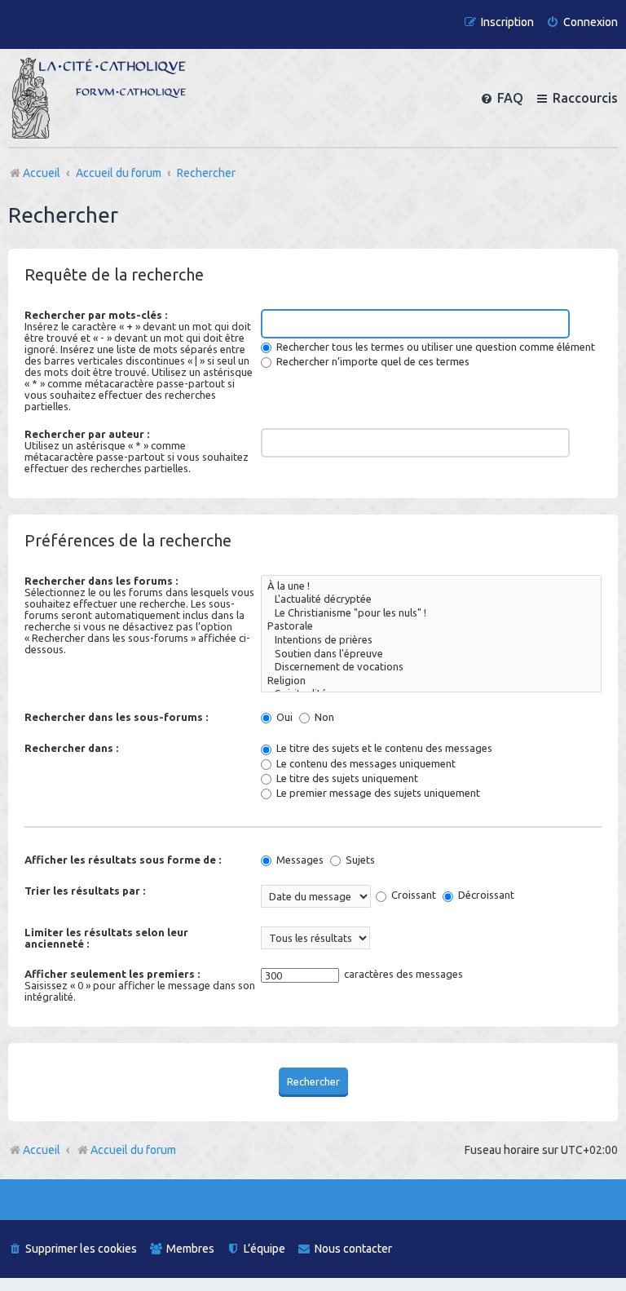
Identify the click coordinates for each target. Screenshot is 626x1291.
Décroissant (485, 894)
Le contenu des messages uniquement (365, 763)
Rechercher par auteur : (86, 434)
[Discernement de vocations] (431, 667)
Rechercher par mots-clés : (95, 315)
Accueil (41, 1149)
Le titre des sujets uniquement (346, 778)
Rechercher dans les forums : (101, 580)
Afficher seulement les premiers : (112, 973)
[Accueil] (98, 98)
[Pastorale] (431, 627)
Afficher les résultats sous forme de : (122, 859)
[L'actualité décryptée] (431, 600)
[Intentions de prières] (431, 641)
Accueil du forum (133, 1149)
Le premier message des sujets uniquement (377, 792)
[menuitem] (582, 22)
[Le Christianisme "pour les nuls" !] (431, 614)
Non (323, 717)
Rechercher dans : (71, 748)
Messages (299, 859)
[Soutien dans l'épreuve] (431, 654)
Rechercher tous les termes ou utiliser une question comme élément (434, 346)
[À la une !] (431, 587)
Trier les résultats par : (84, 890)
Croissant (412, 894)
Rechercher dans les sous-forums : (116, 717)
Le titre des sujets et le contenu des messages (383, 748)
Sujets (359, 859)
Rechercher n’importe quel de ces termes (372, 361)
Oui (283, 717)
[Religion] (431, 681)
